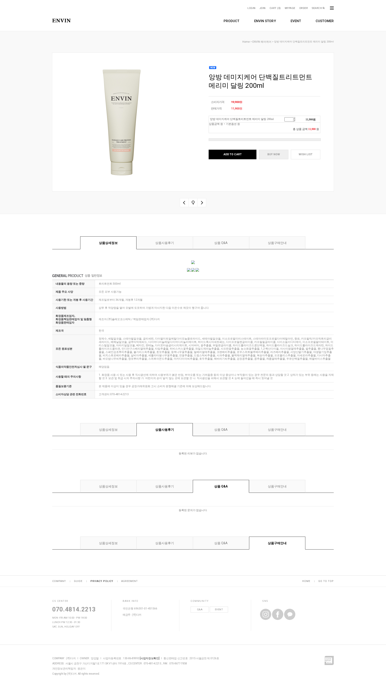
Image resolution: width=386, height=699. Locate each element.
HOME (306, 581)
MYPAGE (290, 8)
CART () (275, 8)
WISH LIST (306, 154)
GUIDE (78, 581)
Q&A (200, 609)
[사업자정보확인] (149, 658)
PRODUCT (231, 21)
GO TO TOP (326, 581)
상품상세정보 (108, 243)
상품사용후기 (164, 243)
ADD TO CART (232, 154)
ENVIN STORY (265, 21)
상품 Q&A (221, 243)
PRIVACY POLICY (101, 581)
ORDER (303, 8)
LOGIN (252, 8)
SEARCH (317, 8)
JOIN (263, 8)
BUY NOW (273, 154)
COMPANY (59, 581)
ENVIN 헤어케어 (261, 41)
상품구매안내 (277, 243)
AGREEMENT (129, 581)
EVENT (296, 21)
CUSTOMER (325, 21)
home (246, 41)
